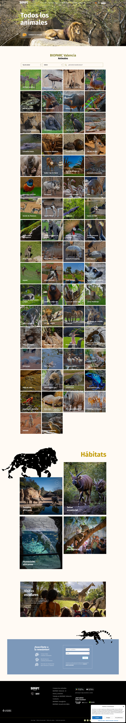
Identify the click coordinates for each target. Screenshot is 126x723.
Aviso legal (116, 720)
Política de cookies (101, 720)
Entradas (44, 2)
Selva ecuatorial (72, 509)
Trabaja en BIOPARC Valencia (62, 696)
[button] (123, 706)
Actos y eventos (58, 693)
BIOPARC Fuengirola (59, 701)
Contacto (56, 699)
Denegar (108, 717)
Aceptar (97, 717)
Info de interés (65, 2)
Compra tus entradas (59, 688)
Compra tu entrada (35, 35)
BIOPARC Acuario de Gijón (61, 704)
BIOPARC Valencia (58, 691)
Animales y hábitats (78, 2)
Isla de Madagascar (73, 548)
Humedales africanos (29, 563)
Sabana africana (27, 509)
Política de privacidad (109, 720)
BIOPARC (89, 2)
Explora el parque (53, 2)
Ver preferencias (119, 717)
